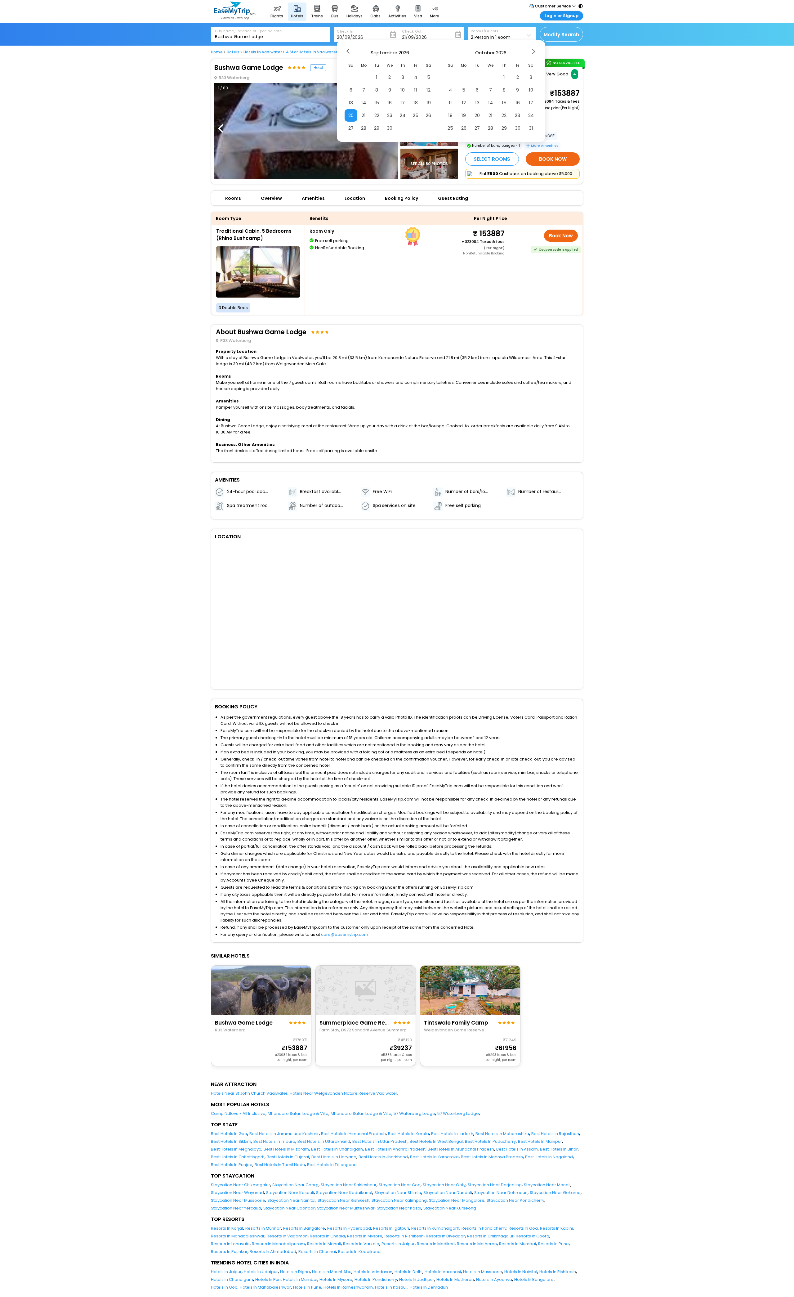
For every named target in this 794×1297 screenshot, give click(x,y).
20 (351, 115)
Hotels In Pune (307, 1287)
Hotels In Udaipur (261, 1272)
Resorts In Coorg (532, 1236)
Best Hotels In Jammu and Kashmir (284, 1134)
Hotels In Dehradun (429, 1287)
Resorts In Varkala (361, 1244)
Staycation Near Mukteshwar (346, 1208)
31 (531, 128)
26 (428, 115)
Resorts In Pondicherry (484, 1228)
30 (389, 128)
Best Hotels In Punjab (231, 1165)
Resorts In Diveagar (445, 1236)
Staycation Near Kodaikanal (344, 1193)
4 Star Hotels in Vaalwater (311, 52)
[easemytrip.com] (235, 17)
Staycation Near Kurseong (449, 1208)
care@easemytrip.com (344, 934)
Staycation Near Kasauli (290, 1193)
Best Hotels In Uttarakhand (323, 1141)
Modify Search (561, 34)
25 (415, 115)
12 (428, 90)
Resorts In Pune (553, 1244)
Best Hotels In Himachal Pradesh (353, 1134)
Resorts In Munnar (263, 1228)
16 (389, 102)
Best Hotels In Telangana (332, 1165)
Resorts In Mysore (364, 1236)
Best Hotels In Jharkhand (383, 1157)
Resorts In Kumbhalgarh (435, 1228)
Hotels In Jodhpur (416, 1279)
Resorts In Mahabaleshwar (238, 1236)
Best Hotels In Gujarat (288, 1157)
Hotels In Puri (268, 1279)
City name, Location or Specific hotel (249, 31)
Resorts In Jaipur (398, 1244)
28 (363, 128)
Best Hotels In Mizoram (286, 1149)
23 (389, 115)
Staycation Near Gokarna (555, 1193)
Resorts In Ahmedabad (273, 1251)
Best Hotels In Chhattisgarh (238, 1157)
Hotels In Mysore (335, 1279)
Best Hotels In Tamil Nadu (280, 1165)
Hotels (233, 52)
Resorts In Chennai (317, 1251)
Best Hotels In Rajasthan (555, 1134)
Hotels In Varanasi (443, 1272)
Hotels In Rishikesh (557, 1272)
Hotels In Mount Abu (331, 1272)
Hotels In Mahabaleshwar (265, 1287)
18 (415, 102)
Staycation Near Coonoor (289, 1208)
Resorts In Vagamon (287, 1236)
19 (428, 102)
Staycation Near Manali (547, 1185)
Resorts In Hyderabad (349, 1228)
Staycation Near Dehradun (501, 1193)
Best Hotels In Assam (517, 1149)
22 (376, 115)
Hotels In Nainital (520, 1272)
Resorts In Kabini (556, 1228)
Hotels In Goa (224, 1287)
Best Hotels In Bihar (559, 1149)
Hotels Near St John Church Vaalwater (249, 1093)
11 (415, 90)
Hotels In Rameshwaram (348, 1287)
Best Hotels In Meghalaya (236, 1149)
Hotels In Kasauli (391, 1287)
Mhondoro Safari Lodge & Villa (298, 1113)
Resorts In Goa (523, 1228)
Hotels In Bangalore (534, 1279)
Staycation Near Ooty (444, 1185)
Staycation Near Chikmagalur (240, 1185)
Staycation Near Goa (400, 1185)
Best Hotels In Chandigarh (337, 1149)
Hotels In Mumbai (300, 1279)
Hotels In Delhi (408, 1272)
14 (363, 102)
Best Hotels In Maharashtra (502, 1134)
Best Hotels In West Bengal (436, 1141)
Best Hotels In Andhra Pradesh (395, 1149)
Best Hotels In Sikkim (231, 1141)
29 (376, 128)
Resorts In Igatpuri (391, 1228)
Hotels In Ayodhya (494, 1279)
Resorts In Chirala (327, 1236)
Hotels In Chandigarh (232, 1279)
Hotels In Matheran (455, 1279)
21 (364, 115)
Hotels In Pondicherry (376, 1279)
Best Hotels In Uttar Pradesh (380, 1141)
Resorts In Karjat (227, 1228)
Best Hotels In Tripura (274, 1141)
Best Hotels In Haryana (333, 1157)
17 (402, 102)
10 (402, 90)
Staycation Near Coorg (295, 1185)
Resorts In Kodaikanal (359, 1251)
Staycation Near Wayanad (237, 1193)
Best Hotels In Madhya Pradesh (492, 1157)
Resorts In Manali (324, 1244)
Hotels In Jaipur (226, 1272)
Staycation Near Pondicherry (515, 1200)
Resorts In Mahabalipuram (278, 1244)
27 (351, 128)
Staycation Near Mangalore (456, 1200)
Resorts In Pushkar (229, 1251)
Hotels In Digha (295, 1272)
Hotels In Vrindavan (373, 1272)
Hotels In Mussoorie (482, 1272)
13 (351, 102)
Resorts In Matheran (477, 1244)
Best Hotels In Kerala (408, 1134)
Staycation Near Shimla (397, 1193)
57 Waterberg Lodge (414, 1113)
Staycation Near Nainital (291, 1200)
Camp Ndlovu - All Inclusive (238, 1113)
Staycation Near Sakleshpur (349, 1185)
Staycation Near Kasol (399, 1208)
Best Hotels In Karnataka (434, 1157)
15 (376, 102)
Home (217, 52)
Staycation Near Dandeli (447, 1193)
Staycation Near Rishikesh (343, 1200)
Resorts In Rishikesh (404, 1236)
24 (402, 115)
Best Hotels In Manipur (540, 1141)
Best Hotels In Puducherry (490, 1141)
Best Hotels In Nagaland (549, 1157)
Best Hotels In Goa (229, 1134)
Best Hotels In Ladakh (452, 1134)
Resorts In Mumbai (517, 1244)
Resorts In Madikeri (436, 1244)
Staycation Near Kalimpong (399, 1200)
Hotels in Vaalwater (262, 52)
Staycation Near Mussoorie (238, 1200)
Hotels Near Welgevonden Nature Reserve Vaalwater (343, 1093)
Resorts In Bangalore (304, 1228)
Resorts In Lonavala (230, 1244)
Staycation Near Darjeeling (495, 1185)
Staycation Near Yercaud (236, 1208)
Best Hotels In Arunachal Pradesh (461, 1149)
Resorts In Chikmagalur (490, 1236)
